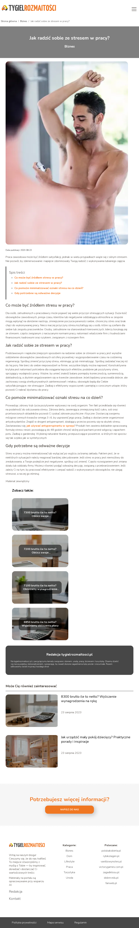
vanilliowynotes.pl (111, 861)
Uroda (69, 878)
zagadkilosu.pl (111, 872)
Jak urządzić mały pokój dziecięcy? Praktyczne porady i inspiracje (95, 739)
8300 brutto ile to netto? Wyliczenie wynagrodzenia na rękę (88, 698)
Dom (69, 856)
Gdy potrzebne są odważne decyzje (37, 293)
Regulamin (80, 922)
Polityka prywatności (24, 922)
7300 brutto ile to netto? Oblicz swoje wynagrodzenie (40, 514)
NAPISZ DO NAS (69, 809)
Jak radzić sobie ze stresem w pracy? (38, 283)
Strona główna (9, 21)
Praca (69, 867)
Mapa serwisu (55, 922)
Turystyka (69, 872)
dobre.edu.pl (111, 878)
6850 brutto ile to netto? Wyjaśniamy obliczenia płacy (40, 624)
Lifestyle (69, 861)
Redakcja (15, 891)
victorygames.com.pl (111, 867)
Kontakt (15, 899)
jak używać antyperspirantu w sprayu (50, 426)
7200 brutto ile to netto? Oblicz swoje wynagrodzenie (40, 551)
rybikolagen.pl (111, 856)
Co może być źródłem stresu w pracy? (38, 278)
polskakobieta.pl (111, 851)
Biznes (24, 21)
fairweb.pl (111, 883)
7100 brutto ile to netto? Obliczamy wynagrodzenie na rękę (40, 587)
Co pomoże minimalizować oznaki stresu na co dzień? (48, 288)
